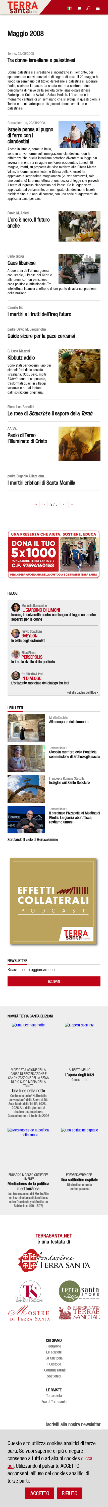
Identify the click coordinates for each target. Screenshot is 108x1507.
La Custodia (54, 1358)
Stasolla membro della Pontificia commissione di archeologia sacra (74, 754)
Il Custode (54, 1364)
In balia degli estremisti (28, 640)
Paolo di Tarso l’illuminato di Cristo (27, 438)
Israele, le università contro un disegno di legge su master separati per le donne (53, 617)
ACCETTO (39, 1493)
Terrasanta (54, 1395)
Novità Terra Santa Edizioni (30, 1016)
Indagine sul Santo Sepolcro (69, 782)
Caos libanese (22, 263)
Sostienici (54, 1376)
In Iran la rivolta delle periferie (33, 661)
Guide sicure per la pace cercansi (41, 336)
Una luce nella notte (28, 1090)
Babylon (29, 635)
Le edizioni (54, 1352)
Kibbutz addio (21, 357)
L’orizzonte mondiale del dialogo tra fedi (40, 683)
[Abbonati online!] (78, 8)
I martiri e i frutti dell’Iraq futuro (39, 314)
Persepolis (32, 657)
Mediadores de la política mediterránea (28, 1186)
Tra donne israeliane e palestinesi (41, 60)
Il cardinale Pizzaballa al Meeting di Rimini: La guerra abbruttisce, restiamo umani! (74, 817)
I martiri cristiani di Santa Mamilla (41, 482)
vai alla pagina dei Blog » (82, 692)
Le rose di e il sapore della (50, 413)
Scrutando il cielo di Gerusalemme (33, 839)
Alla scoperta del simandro (68, 721)
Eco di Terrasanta (54, 1401)
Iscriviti (54, 981)
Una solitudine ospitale (79, 1179)
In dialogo (31, 678)
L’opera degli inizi (79, 1074)
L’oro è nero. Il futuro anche (29, 222)
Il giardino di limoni (41, 610)
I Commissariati (54, 1370)
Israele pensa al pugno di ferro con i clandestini (30, 135)
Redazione (53, 1346)
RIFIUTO (69, 1493)
